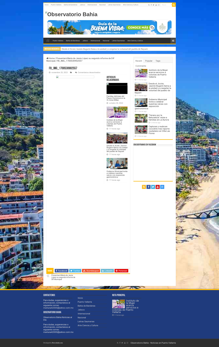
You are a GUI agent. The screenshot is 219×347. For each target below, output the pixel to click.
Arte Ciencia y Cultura (130, 5)
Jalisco (82, 5)
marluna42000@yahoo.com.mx (58, 308)
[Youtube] (156, 4)
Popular (148, 61)
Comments (140, 66)
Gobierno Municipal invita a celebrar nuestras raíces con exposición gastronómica (117, 174)
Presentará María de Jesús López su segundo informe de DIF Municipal (63, 276)
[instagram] (159, 4)
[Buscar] (174, 5)
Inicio (46, 5)
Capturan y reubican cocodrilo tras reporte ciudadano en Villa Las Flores (159, 130)
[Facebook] (151, 4)
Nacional (102, 5)
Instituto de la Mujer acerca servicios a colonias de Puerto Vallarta (115, 123)
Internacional (92, 5)
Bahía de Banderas (70, 5)
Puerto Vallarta (56, 5)
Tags (158, 61)
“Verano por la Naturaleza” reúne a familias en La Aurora (159, 117)
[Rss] (149, 4)
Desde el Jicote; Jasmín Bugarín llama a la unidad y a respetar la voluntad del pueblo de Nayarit (105, 49)
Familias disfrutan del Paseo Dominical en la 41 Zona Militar (116, 98)
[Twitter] (153, 4)
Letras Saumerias (114, 5)
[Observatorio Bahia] (71, 14)
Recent (138, 61)
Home (51, 58)
